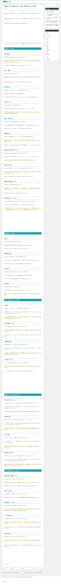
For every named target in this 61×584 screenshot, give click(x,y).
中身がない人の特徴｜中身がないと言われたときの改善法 (11, 572)
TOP (6, 577)
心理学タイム (6, 1)
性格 (47, 52)
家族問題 (48, 50)
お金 (47, 32)
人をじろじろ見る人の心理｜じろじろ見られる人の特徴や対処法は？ (33, 572)
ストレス (48, 34)
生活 (47, 56)
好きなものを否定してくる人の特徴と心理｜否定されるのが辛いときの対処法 (52, 25)
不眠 (47, 39)
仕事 (47, 43)
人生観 (48, 41)
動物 (8, 564)
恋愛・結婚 (48, 54)
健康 (47, 45)
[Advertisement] (22, 32)
